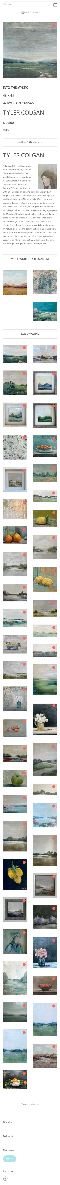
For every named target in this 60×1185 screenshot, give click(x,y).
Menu (9, 5)
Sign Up (9, 1159)
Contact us (38, 142)
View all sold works (30, 1104)
